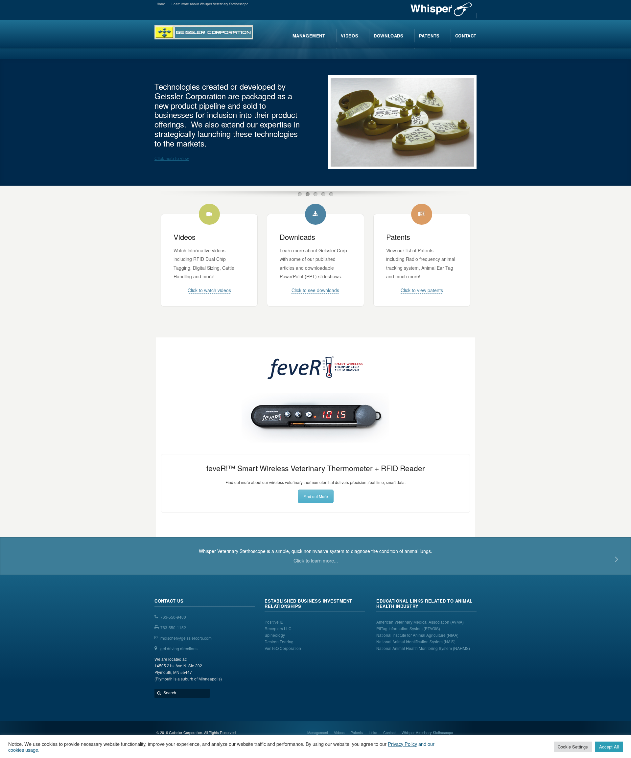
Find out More (315, 496)
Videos (339, 732)
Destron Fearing (279, 641)
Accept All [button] (609, 747)
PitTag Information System (400, 628)
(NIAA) (453, 635)
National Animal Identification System (410, 641)
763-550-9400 (173, 617)
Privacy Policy (402, 743)
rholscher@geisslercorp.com (186, 638)
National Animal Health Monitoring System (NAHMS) (423, 648)
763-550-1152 (173, 627)
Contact (389, 732)
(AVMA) (457, 622)
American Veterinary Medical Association (413, 622)
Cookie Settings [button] (573, 747)
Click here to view (171, 158)
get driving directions (179, 648)
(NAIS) (450, 641)
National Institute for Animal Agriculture (411, 635)
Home (161, 4)
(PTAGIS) (432, 628)
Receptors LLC (278, 628)
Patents (357, 732)
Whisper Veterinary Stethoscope (427, 732)
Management (317, 732)
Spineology (275, 635)
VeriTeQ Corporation (283, 648)
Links (373, 732)
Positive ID (274, 622)
